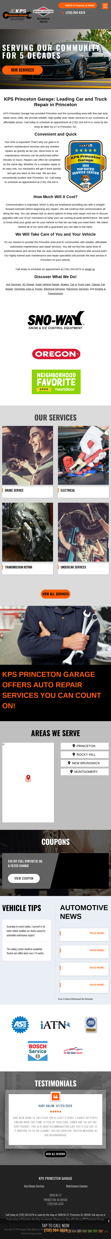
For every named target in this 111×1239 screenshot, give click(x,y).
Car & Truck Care (80, 284)
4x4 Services (13, 284)
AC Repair (28, 284)
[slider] (55, 1111)
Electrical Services (54, 289)
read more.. (97, 933)
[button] (28, 779)
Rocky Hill (86, 754)
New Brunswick (86, 763)
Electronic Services (77, 289)
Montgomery (86, 772)
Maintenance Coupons (77, 1186)
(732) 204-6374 (75, 12)
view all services (55, 593)
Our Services (22, 70)
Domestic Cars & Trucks (28, 289)
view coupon (23, 878)
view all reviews (55, 1154)
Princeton (86, 746)
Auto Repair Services (34, 1186)
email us (90, 269)
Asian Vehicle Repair (47, 284)
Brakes (65, 284)
